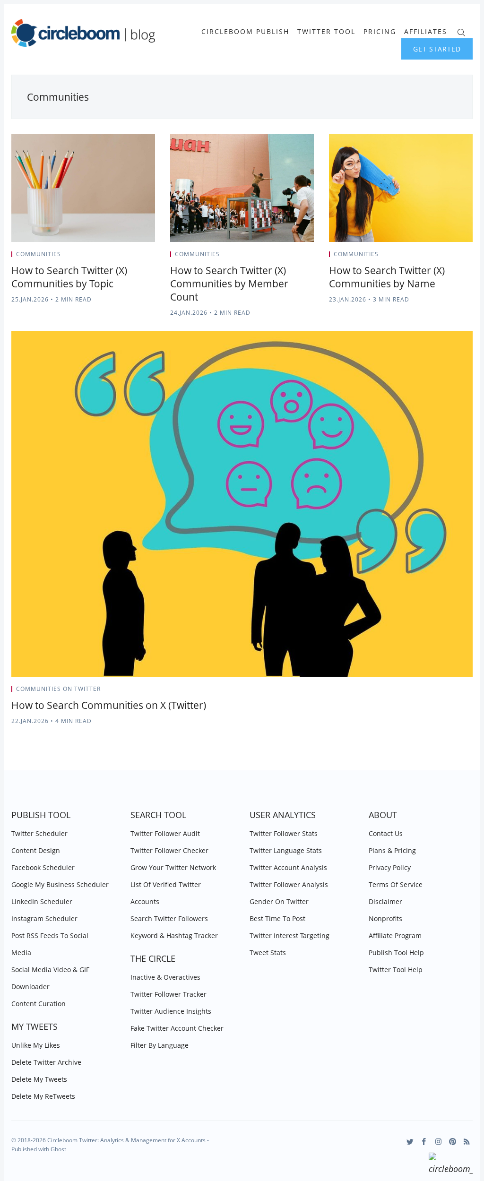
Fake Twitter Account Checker (177, 1028)
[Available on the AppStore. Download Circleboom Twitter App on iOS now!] (451, 1165)
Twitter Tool (326, 31)
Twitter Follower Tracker (168, 994)
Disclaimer (385, 901)
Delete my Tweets (39, 1079)
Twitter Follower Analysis (289, 884)
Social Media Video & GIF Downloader (50, 978)
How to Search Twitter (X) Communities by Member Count (229, 283)
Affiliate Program (395, 935)
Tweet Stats (268, 952)
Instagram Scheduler (44, 918)
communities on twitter (58, 689)
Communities (38, 254)
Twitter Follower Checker (169, 850)
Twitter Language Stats (286, 850)
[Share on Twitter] (118, 257)
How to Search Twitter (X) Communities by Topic (69, 277)
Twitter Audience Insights (170, 1011)
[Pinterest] (452, 1141)
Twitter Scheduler (39, 833)
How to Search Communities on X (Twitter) (108, 705)
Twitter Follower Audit (165, 833)
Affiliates (425, 31)
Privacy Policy (390, 867)
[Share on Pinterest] (152, 257)
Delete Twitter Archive (46, 1062)
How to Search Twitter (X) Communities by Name (387, 277)
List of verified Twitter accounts (165, 893)
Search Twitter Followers (169, 918)
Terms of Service (396, 884)
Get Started (437, 48)
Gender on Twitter (279, 901)
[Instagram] (438, 1141)
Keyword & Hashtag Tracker (174, 935)
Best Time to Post (277, 918)
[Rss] (467, 1141)
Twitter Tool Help (396, 969)
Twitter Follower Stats (284, 833)
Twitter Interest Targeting (289, 935)
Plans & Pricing (392, 850)
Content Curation (38, 1003)
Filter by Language (159, 1045)
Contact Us (386, 833)
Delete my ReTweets (43, 1096)
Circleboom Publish (245, 31)
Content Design (35, 850)
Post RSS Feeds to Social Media (49, 944)
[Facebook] (424, 1141)
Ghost (58, 1149)
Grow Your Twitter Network (173, 867)
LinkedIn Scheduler (41, 901)
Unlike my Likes (35, 1045)
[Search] (461, 31)
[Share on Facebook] (130, 257)
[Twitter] (410, 1141)
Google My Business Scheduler (60, 884)
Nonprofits (385, 918)
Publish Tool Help (396, 952)
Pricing (379, 31)
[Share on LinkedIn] (141, 257)
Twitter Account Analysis (288, 867)
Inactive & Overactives (165, 977)
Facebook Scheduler (43, 867)
